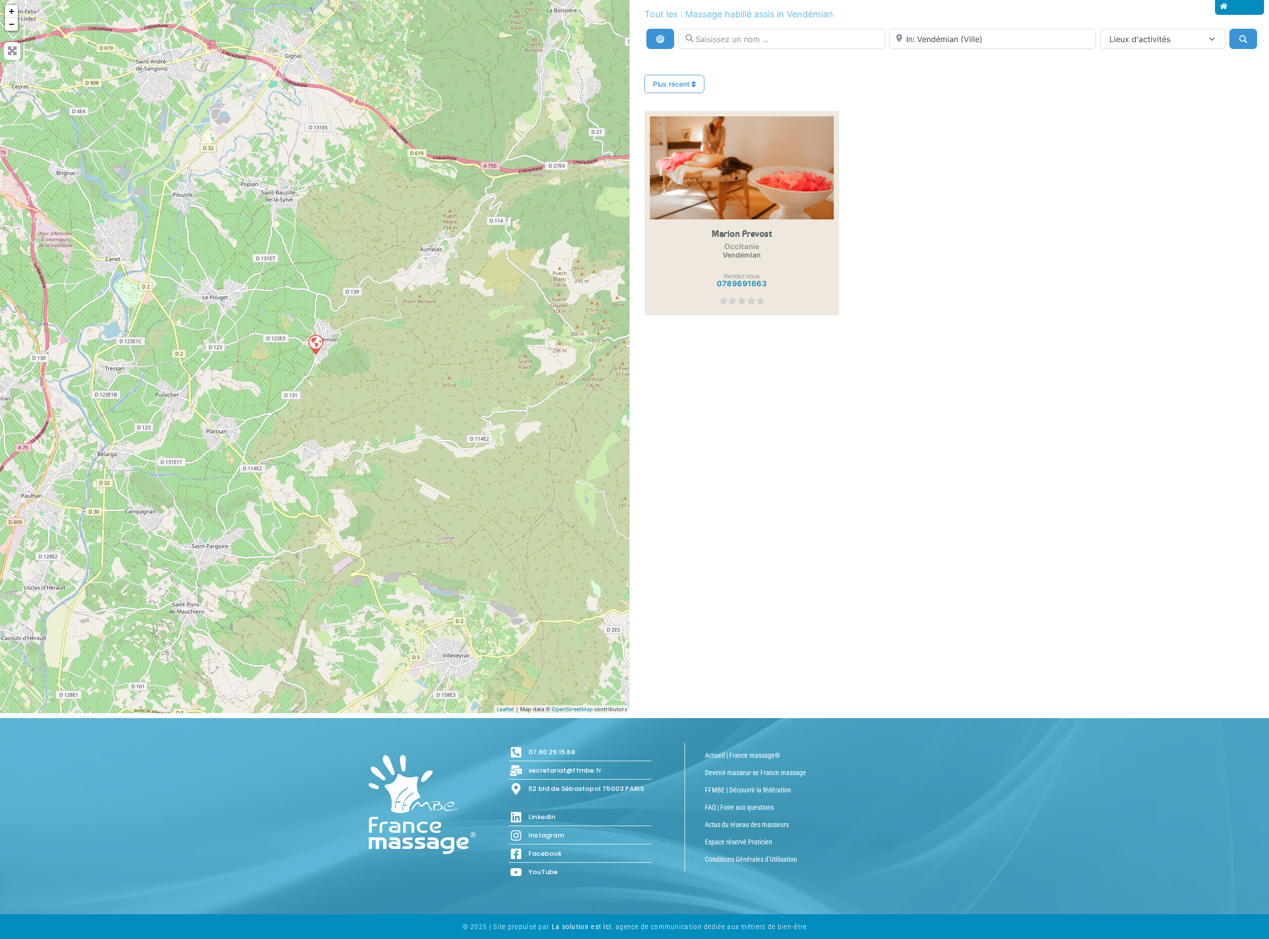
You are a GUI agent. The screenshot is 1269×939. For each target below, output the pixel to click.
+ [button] (11, 11)
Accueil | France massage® (742, 755)
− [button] (11, 24)
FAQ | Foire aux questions (739, 807)
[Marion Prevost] (315, 344)
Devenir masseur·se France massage (755, 773)
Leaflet (505, 709)
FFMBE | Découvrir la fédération (748, 790)
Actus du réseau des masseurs (747, 825)
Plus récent (672, 84)
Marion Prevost (742, 233)
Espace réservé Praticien (738, 842)
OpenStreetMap (572, 709)
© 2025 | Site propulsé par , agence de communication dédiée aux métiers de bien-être (634, 927)
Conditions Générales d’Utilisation (751, 859)
